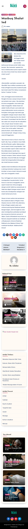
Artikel (4, 396)
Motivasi (5, 423)
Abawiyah (4, 14)
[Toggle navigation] (2, 6)
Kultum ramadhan (8, 419)
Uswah (4, 412)
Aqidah (7, 445)
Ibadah (7, 479)
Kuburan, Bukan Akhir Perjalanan (12, 363)
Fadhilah (5, 400)
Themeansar (13, 527)
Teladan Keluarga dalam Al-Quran (12, 384)
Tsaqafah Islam (7, 408)
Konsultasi (12, 14)
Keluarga (14, 298)
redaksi (8, 26)
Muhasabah (8, 461)
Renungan (16, 461)
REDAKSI (9, 288)
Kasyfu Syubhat (7, 404)
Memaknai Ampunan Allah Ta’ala (12, 359)
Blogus (20, 524)
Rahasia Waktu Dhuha (9, 367)
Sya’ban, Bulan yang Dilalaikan (11, 375)
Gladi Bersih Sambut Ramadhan (12, 371)
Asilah (6, 282)
